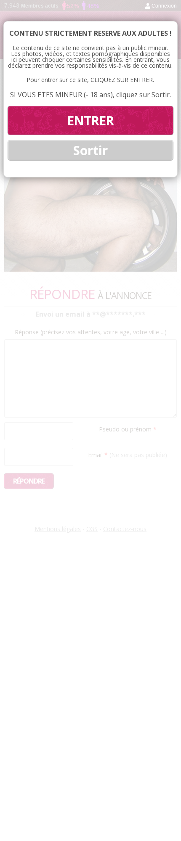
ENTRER (90, 120)
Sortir (90, 150)
